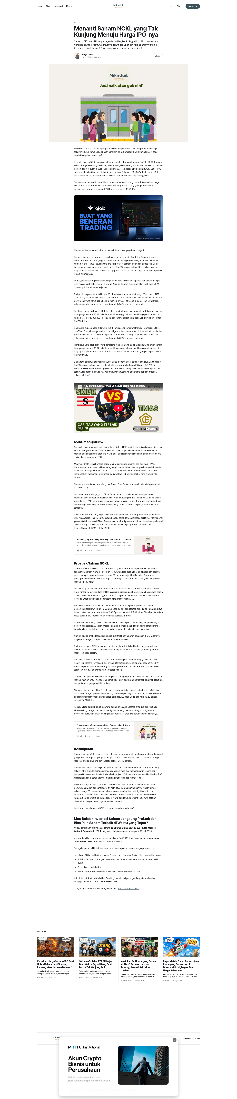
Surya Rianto (88, 54)
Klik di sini (78, 878)
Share (157, 56)
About (48, 6)
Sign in (180, 6)
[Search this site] (172, 6)
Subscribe (192, 6)
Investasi (59, 6)
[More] (77, 6)
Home (39, 6)
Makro (69, 6)
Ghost (197, 1038)
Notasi (77, 22)
